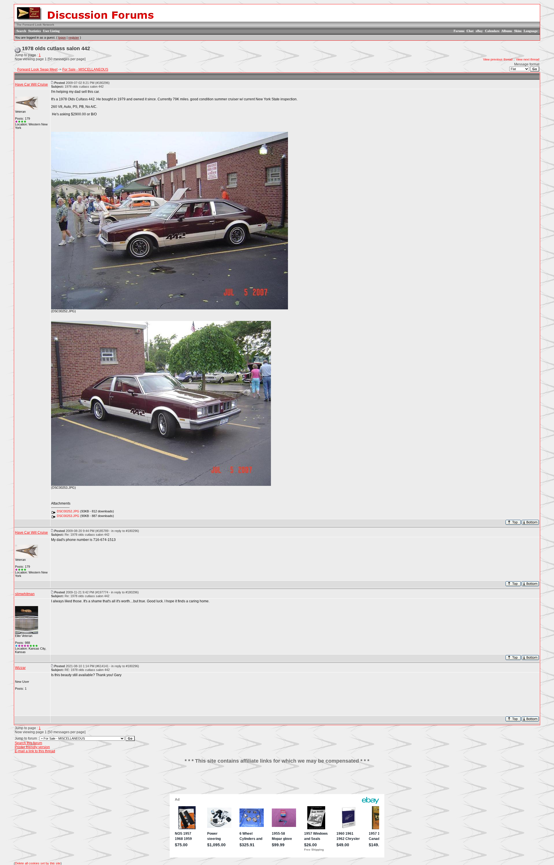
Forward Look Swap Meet (37, 69)
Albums (506, 31)
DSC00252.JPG (68, 511)
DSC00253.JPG (68, 516)
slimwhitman (25, 594)
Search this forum (28, 743)
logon (62, 37)
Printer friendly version (32, 747)
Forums (459, 31)
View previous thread (497, 59)
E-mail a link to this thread (35, 751)
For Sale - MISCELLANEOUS (85, 69)
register (73, 37)
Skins (517, 31)
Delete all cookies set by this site (38, 863)
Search (21, 31)
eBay (479, 31)
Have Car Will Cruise (31, 84)
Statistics (34, 31)
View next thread (527, 59)
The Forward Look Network (35, 24)
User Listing (51, 31)
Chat (470, 31)
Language (531, 31)
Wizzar (20, 668)
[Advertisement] (277, 781)
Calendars (492, 31)
